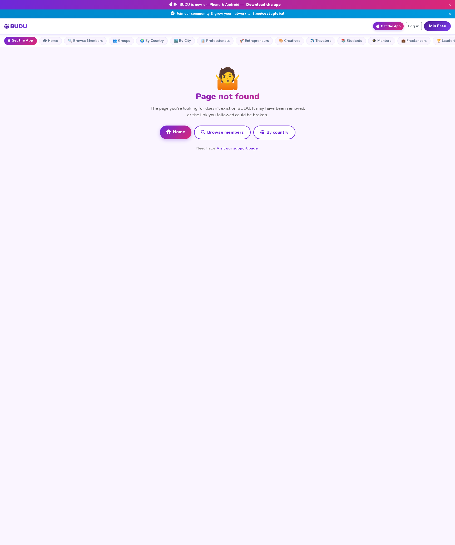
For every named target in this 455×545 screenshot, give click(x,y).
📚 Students (351, 40)
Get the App (22, 40)
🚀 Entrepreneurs (254, 40)
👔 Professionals (215, 40)
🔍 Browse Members (85, 40)
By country (277, 132)
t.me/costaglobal (268, 13)
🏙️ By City (182, 40)
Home (53, 40)
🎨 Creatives (289, 40)
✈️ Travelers (320, 40)
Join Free (437, 26)
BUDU (18, 26)
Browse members (225, 132)
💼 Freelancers (414, 40)
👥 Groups (121, 40)
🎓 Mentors (381, 40)
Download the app (263, 4)
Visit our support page (237, 148)
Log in (413, 26)
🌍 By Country (152, 40)
